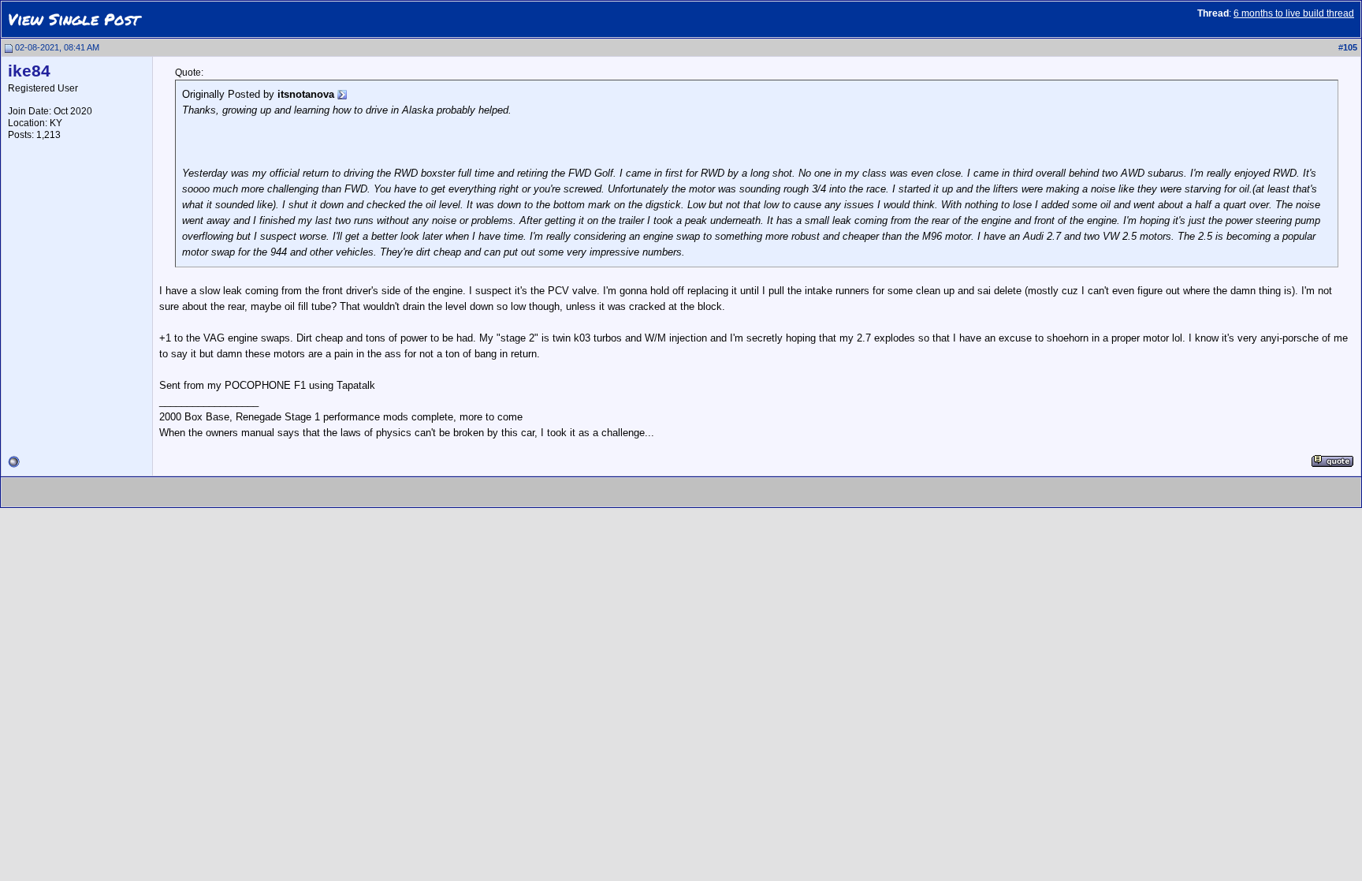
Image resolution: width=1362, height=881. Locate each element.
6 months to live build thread (1294, 13)
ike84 (29, 71)
